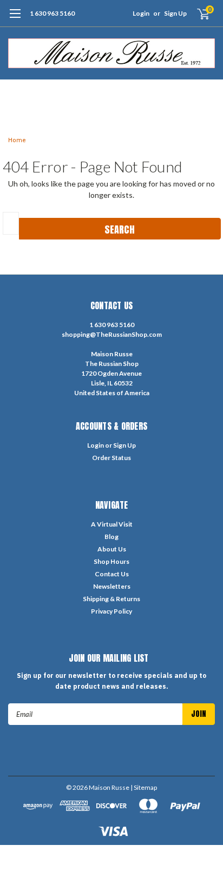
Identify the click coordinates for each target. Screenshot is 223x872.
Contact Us (112, 574)
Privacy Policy (111, 611)
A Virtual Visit (112, 524)
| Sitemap (143, 787)
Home (17, 140)
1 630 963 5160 (52, 13)
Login (141, 13)
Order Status (111, 458)
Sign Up (175, 13)
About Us (111, 549)
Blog (111, 536)
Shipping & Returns (111, 599)
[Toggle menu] (15, 18)
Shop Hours (111, 561)
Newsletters (111, 586)
